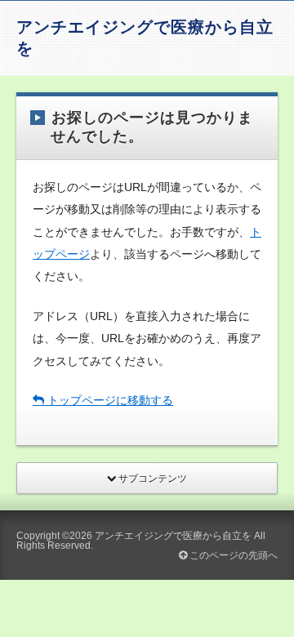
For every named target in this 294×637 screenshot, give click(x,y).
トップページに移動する (108, 400)
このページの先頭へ (232, 555)
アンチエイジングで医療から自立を (173, 535)
